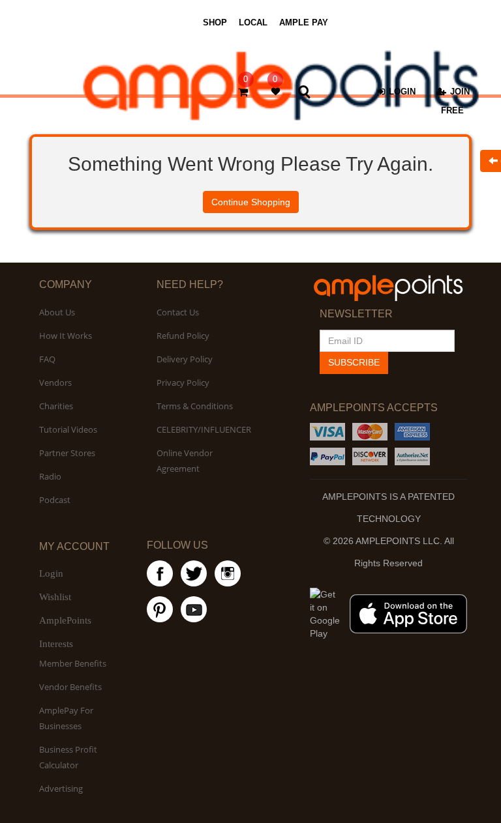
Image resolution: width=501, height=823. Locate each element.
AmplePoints (65, 620)
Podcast (54, 500)
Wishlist (55, 597)
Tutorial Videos (68, 429)
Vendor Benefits (70, 687)
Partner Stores (67, 453)
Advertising (61, 788)
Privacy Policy (183, 382)
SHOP (215, 22)
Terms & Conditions (195, 406)
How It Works (65, 335)
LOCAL (253, 22)
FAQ (47, 359)
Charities (56, 406)
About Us (57, 312)
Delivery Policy (185, 359)
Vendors (55, 382)
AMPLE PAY (303, 22)
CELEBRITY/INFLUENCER (204, 429)
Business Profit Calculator (68, 757)
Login (51, 573)
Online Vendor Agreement (185, 460)
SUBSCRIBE (354, 362)
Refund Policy (183, 335)
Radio (50, 476)
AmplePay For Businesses (66, 718)
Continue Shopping (250, 202)
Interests (56, 644)
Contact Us (178, 312)
